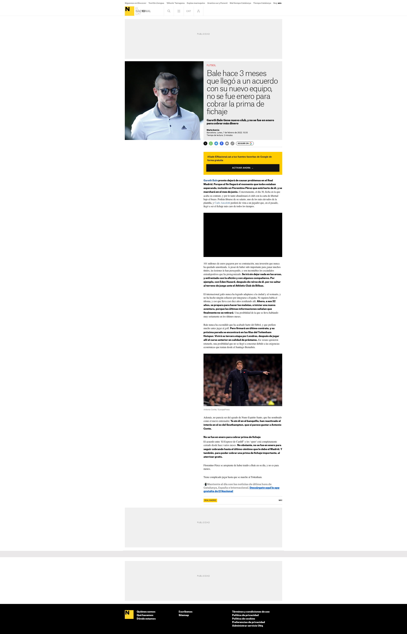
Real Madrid (210, 500)
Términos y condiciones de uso (251, 612)
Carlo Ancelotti (222, 202)
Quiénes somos (146, 612)
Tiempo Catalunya (262, 3)
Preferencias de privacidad (248, 622)
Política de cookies (243, 619)
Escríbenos (185, 612)
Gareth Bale (211, 180)
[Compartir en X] (205, 143)
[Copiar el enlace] (232, 143)
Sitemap (184, 615)
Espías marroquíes (196, 3)
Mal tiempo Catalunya (240, 3)
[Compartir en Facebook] (222, 143)
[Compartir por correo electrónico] (227, 143)
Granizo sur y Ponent (217, 3)
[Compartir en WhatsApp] (211, 143)
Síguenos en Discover (135, 3)
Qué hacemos (145, 615)
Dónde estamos (146, 619)
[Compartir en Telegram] (216, 143)
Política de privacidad (245, 615)
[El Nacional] (129, 11)
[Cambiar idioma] (188, 11)
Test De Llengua (156, 3)
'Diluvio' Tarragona (175, 3)
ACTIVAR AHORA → (242, 168)
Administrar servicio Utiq (247, 626)
